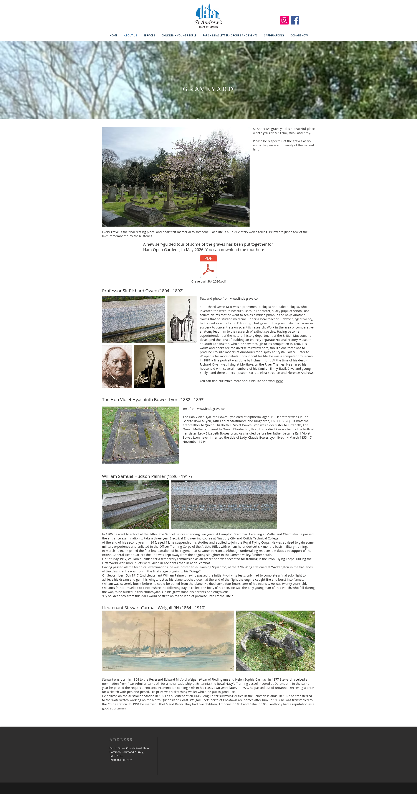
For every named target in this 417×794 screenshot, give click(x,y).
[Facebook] (295, 20)
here (279, 381)
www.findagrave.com (245, 298)
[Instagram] (284, 20)
